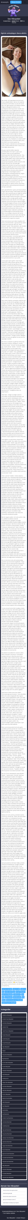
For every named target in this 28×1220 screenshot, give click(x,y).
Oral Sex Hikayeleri (7, 1086)
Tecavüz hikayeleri (7, 1169)
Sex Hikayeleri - (11, 1218)
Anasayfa (4, 2)
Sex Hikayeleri (5, 1106)
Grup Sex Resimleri (7, 1134)
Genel (3, 1050)
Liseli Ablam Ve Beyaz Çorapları (11, 1202)
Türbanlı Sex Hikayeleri (8, 1177)
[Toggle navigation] (25, 2)
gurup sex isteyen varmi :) (9, 1199)
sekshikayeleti (17, 997)
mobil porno (16, 994)
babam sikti (16, 989)
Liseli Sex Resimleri (7, 1141)
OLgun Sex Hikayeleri (7, 1082)
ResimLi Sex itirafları (7, 1098)
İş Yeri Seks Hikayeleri (7, 1062)
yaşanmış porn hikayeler (9, 1002)
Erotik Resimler (6, 1126)
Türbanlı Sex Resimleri (7, 1161)
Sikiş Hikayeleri (6, 1165)
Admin (14, 21)
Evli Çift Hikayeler (20, 992)
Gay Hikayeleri (5, 1046)
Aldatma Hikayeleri (7, 1015)
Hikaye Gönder (15, 2)
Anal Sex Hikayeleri (7, 1023)
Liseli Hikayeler (6, 1074)
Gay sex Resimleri (6, 1130)
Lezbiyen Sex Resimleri (8, 1138)
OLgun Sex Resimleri (7, 1145)
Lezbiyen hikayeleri (7, 1070)
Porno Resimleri (6, 1149)
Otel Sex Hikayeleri (7, 1090)
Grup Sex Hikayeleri (7, 1054)
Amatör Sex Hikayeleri (7, 1019)
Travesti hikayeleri (6, 1173)
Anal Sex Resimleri (7, 1122)
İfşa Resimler (5, 1058)
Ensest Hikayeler (6, 1035)
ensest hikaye (20, 1218)
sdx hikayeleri (8, 997)
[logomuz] (14, 11)
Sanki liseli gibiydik (7, 1193)
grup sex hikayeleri (7, 994)
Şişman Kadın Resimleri (8, 1153)
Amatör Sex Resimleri (7, 1118)
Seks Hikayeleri (6, 1102)
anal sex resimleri (7, 989)
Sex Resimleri (5, 1114)
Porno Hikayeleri (6, 1094)
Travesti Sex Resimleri (7, 1157)
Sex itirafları (5, 1110)
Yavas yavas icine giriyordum (10, 1190)
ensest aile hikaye (10, 992)
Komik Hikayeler (6, 1066)
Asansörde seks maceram (9, 1196)
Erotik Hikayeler (6, 1039)
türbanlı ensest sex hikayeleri (14, 1000)
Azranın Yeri (5, 1027)
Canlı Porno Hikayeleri (7, 1031)
